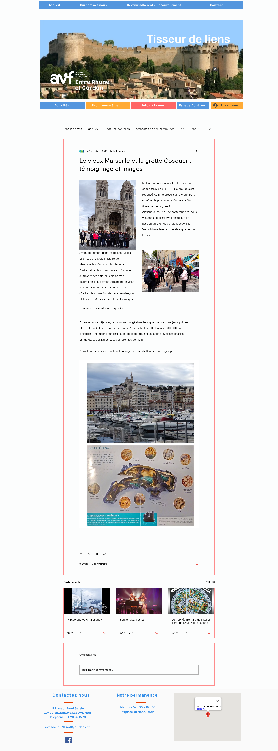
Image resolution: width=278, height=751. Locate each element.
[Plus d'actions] (197, 151)
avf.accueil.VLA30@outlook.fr (67, 727)
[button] (141, 59)
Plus (193, 129)
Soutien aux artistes (132, 619)
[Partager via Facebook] (81, 553)
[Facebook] (68, 740)
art (182, 129)
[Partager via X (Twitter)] (88, 553)
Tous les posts (72, 129)
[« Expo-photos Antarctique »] (87, 601)
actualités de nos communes (155, 129)
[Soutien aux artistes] (139, 601)
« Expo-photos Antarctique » (84, 619)
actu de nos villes (118, 129)
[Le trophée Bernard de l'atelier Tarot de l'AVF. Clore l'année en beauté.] (191, 601)
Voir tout (210, 581)
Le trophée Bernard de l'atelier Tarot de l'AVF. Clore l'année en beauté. (191, 621)
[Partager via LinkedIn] (96, 553)
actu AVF (94, 129)
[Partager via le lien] (104, 553)
